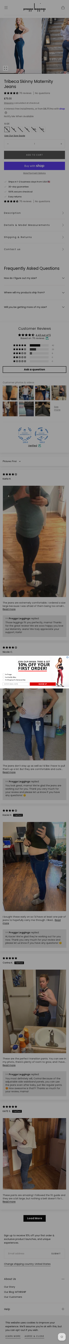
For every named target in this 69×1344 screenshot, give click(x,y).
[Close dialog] (67, 657)
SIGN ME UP (43, 684)
